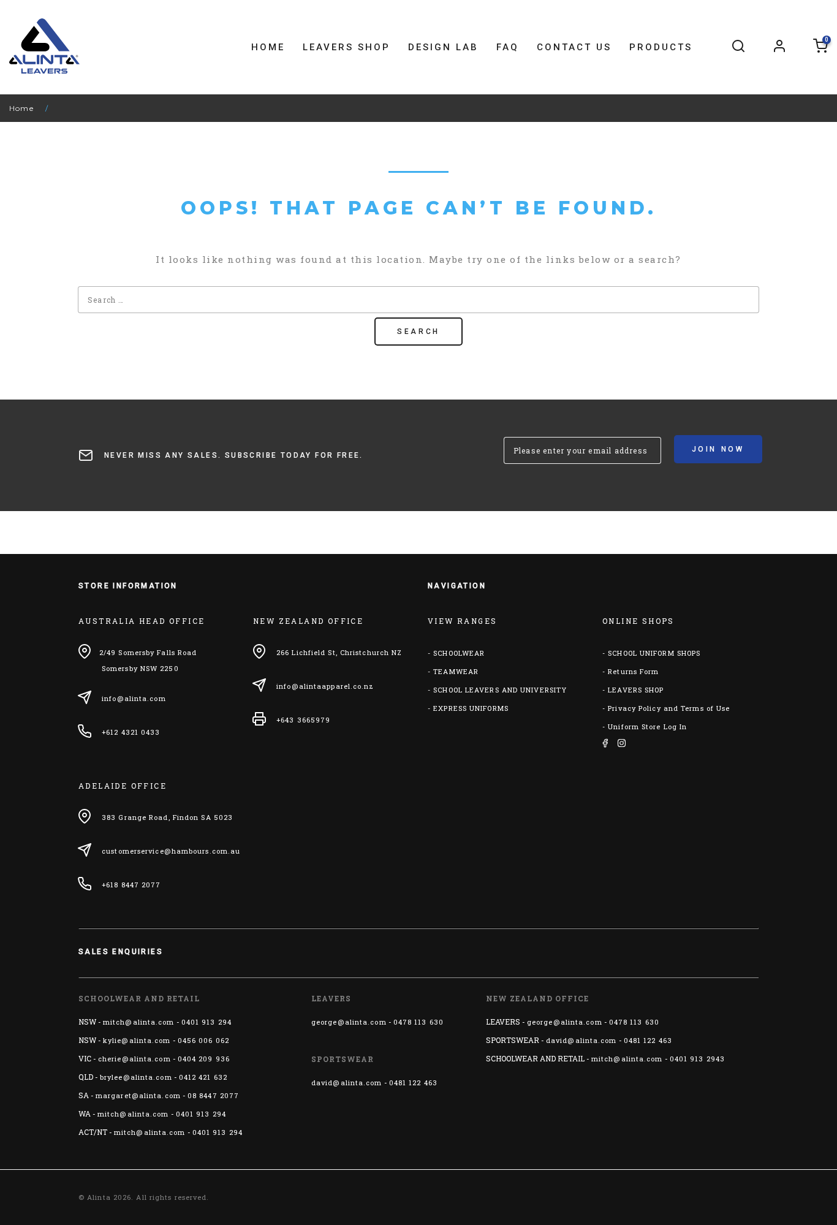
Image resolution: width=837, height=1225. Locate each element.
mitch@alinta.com (139, 1021)
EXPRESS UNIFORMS (471, 708)
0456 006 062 (203, 1040)
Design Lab (443, 47)
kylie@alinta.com (137, 1040)
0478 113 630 (418, 1021)
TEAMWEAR (456, 671)
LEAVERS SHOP (636, 689)
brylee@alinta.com (136, 1077)
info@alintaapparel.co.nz (325, 686)
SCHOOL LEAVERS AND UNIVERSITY (500, 689)
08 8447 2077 (213, 1095)
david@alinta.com (346, 1082)
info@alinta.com (134, 698)
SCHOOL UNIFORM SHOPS (654, 653)
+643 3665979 (303, 719)
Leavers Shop (346, 47)
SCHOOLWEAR (459, 653)
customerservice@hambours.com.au (171, 850)
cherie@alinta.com (134, 1058)
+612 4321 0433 (131, 732)
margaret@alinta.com (138, 1095)
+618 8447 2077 (131, 884)
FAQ (507, 47)
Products (660, 47)
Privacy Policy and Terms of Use (669, 708)
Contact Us (574, 47)
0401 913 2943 (697, 1058)
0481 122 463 (413, 1082)
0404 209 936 (204, 1058)
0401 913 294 (206, 1021)
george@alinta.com (349, 1021)
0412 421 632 (203, 1077)
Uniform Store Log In (647, 726)
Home (268, 47)
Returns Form (633, 671)
